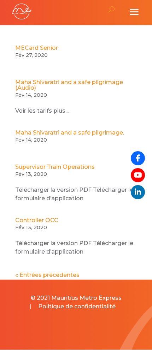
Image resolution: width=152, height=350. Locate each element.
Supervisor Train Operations (55, 167)
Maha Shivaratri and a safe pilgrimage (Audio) (69, 85)
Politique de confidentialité (77, 306)
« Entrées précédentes (47, 275)
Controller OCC (36, 220)
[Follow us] (138, 158)
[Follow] (138, 175)
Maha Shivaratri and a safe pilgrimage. (69, 132)
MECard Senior (36, 48)
